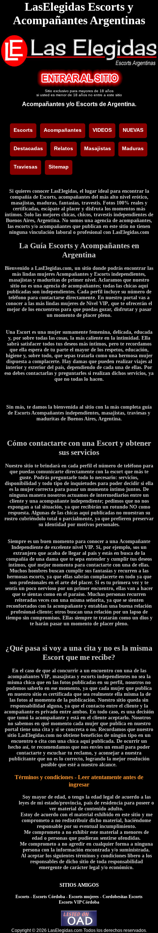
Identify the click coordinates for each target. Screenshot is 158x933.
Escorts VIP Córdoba (79, 902)
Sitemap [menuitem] (59, 167)
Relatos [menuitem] (63, 148)
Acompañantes (43, 104)
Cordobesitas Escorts (123, 896)
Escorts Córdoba (49, 896)
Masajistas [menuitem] (97, 148)
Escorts (22, 896)
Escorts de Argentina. (106, 104)
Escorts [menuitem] (23, 130)
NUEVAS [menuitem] (133, 130)
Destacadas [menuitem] (28, 148)
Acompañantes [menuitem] (63, 130)
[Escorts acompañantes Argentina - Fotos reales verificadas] (79, 65)
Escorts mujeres (84, 896)
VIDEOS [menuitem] (102, 130)
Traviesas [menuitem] (25, 167)
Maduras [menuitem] (133, 148)
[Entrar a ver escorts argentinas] (79, 85)
